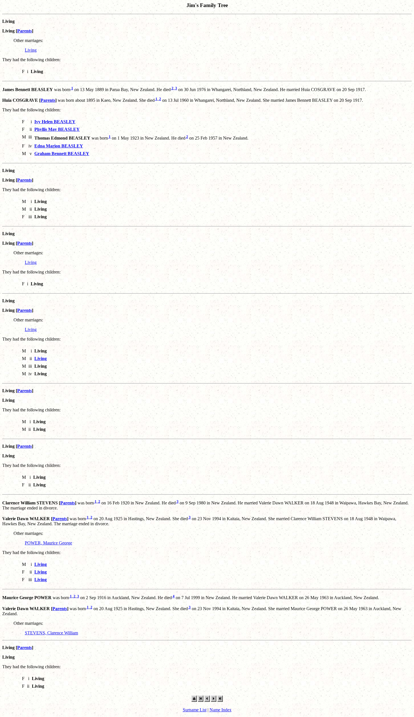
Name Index (221, 709)
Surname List (194, 709)
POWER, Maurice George (48, 542)
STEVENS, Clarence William (51, 632)
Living (31, 50)
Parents (24, 30)
